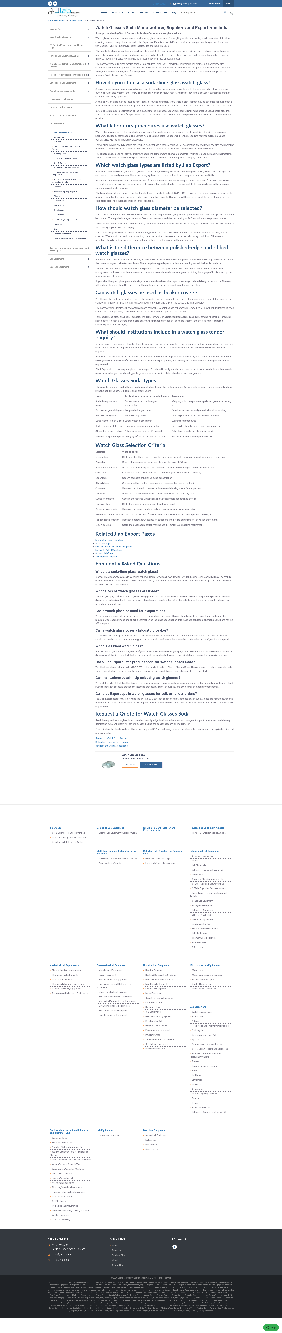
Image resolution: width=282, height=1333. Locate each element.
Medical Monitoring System (158, 1016)
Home (104, 12)
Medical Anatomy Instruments (159, 979)
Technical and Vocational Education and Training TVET (69, 249)
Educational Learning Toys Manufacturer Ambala (210, 894)
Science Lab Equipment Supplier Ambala (118, 833)
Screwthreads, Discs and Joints (68, 168)
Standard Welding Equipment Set (67, 1147)
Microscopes (133, 1285)
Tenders (143, 12)
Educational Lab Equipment (63, 83)
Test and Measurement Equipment (115, 997)
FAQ (174, 12)
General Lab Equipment (156, 1135)
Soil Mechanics (59, 1201)
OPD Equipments (153, 1012)
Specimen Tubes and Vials (65, 158)
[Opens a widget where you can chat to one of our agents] (271, 1328)
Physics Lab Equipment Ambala (64, 56)
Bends (56, 229)
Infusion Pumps (152, 1035)
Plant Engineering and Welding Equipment (71, 1160)
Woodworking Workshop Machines (68, 1169)
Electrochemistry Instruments (66, 970)
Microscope (197, 874)
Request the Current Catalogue (111, 745)
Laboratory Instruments (110, 1135)
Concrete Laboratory (62, 1196)
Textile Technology (61, 1219)
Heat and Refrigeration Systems (160, 975)
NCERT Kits (197, 947)
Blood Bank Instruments (156, 984)
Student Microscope (202, 984)
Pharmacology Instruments (65, 975)
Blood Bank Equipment (156, 989)
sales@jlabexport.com (63, 1254)
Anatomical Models (201, 924)
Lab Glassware (75, 20)
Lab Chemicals (199, 865)
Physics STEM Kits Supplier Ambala (209, 833)
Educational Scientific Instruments (121, 1282)
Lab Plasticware (199, 933)
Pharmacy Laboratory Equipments (68, 984)
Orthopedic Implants (155, 1049)
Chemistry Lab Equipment (204, 938)
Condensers (59, 215)
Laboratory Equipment (59, 1285)
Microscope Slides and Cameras (207, 975)
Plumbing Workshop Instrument (67, 1187)
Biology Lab (150, 1140)
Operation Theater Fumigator (159, 998)
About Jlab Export (103, 543)
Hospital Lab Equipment (61, 107)
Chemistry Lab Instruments (221, 1282)
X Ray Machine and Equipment (159, 1039)
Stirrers (57, 142)
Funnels (57, 187)
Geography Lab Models (202, 856)
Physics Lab (151, 1144)
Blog (131, 12)
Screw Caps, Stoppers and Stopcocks (65, 173)
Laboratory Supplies (201, 915)
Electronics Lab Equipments (205, 928)
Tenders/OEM (118, 1255)
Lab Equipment (57, 259)
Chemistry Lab (152, 1149)
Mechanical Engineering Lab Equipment (117, 1001)
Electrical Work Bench (62, 1142)
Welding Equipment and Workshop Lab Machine (69, 1153)
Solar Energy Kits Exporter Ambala (68, 842)
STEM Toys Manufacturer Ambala (208, 884)
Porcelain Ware (199, 942)
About (228, 3)
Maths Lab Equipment (202, 919)
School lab (93, 1285)
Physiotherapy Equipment (157, 1030)
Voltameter (59, 137)
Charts (195, 861)
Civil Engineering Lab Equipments (114, 1006)
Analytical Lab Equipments (62, 91)
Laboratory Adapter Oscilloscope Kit (70, 238)
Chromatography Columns (65, 219)
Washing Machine (60, 1215)
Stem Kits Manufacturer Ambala (207, 879)
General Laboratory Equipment (66, 989)
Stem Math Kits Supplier (110, 863)
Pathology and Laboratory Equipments (70, 993)
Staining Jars (60, 154)
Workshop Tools (59, 1138)
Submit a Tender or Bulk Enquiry (111, 742)
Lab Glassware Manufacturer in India (91, 1282)
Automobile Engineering (63, 1183)
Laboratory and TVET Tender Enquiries (113, 546)
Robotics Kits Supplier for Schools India (69, 75)
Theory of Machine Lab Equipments (69, 1192)
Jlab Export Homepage (106, 556)
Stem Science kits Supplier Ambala (68, 833)
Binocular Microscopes (203, 979)
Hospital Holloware (154, 1007)
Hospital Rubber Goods (156, 1025)
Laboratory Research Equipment (207, 870)
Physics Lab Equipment (199, 1282)
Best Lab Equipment (59, 267)
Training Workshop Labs (63, 1178)
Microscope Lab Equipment (63, 115)
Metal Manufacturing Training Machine (70, 1210)
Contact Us (160, 12)
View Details (151, 765)
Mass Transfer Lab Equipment (113, 992)
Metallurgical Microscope (204, 989)
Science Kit (55, 29)
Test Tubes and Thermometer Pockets (66, 147)
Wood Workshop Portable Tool (66, 1164)
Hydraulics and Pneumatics (65, 1206)
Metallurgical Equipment (110, 970)
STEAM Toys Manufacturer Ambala (209, 888)
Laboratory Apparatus (202, 910)
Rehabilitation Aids (154, 1021)
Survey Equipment (107, 975)
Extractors (59, 205)
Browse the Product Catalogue (110, 540)
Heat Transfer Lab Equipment (113, 979)
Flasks (57, 196)
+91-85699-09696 (60, 1259)
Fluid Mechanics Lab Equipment (114, 1010)
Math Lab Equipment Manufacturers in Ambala (68, 65)
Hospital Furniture (153, 970)
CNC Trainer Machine (62, 1173)
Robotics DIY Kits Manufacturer (160, 863)
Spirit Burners (60, 163)
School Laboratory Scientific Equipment (153, 1282)
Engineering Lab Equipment (62, 99)
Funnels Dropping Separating (67, 191)
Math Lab (103, 1285)
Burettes (58, 224)
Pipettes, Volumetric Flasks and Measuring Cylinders (67, 180)
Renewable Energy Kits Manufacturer (69, 837)
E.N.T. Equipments (153, 1002)
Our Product (61, 20)
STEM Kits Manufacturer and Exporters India (69, 46)
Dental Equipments (154, 993)
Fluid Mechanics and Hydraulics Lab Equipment (114, 985)
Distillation (59, 201)
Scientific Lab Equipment (61, 37)
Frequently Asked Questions (108, 550)
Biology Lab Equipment (202, 905)
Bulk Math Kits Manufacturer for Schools (118, 859)
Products (117, 12)
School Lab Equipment (202, 901)
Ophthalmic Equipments (156, 1044)
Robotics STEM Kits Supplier (158, 859)
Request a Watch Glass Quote (111, 738)
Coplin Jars (59, 210)
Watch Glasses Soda (63, 132)
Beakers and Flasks (62, 234)
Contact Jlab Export (104, 553)
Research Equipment (62, 979)
